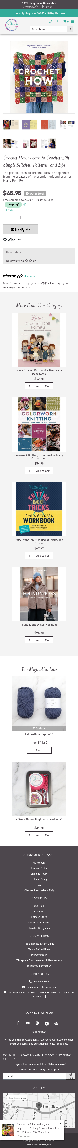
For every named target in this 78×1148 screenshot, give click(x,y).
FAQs (9, 209)
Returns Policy (39, 879)
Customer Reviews (38, 922)
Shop (39, 750)
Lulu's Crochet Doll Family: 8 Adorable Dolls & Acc (39, 371)
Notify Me (22, 229)
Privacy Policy (39, 954)
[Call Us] (50, 21)
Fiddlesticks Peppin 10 (39, 734)
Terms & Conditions (39, 949)
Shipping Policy (39, 873)
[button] (12, 239)
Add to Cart (43, 386)
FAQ (39, 884)
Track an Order (39, 868)
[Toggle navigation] (72, 21)
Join (70, 1077)
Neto (49, 1144)
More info (29, 276)
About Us (39, 911)
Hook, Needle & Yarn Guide (39, 943)
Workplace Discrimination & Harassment (39, 960)
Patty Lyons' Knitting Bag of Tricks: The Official (39, 541)
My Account (39, 862)
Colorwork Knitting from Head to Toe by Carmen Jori (39, 456)
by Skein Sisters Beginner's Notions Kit (39, 819)
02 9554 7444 (41, 981)
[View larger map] (39, 1110)
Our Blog (39, 905)
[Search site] (70, 29)
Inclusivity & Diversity (39, 965)
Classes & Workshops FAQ (38, 890)
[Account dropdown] (57, 21)
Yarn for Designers (39, 928)
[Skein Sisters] (11, 25)
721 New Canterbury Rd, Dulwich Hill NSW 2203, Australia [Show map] (41, 994)
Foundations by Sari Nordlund (39, 624)
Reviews (11, 260)
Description (13, 252)
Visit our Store (39, 916)
